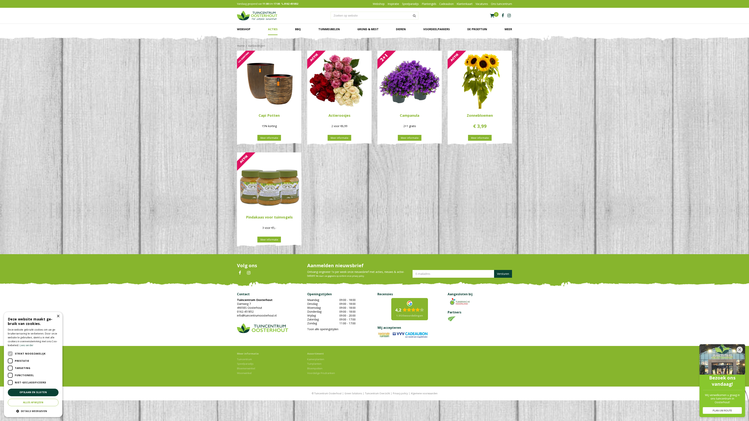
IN (249, 273)
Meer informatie (269, 137)
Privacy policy (400, 393)
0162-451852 (245, 311)
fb (503, 16)
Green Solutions (353, 393)
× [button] (58, 316)
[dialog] (33, 364)
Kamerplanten (315, 359)
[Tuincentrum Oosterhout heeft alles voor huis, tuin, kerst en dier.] (257, 15)
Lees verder (26, 345)
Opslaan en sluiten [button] (33, 392)
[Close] (740, 350)
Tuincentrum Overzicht (377, 393)
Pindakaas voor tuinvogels (269, 217)
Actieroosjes (339, 115)
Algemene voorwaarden (424, 393)
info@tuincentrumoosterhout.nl (257, 315)
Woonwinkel (244, 373)
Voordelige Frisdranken (321, 373)
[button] (33, 411)
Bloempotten (314, 368)
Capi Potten (269, 115)
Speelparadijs (245, 363)
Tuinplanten (314, 363)
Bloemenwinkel (246, 368)
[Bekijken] (494, 15)
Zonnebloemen (480, 115)
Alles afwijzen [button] (33, 402)
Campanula (409, 115)
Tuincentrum (244, 359)
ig (509, 16)
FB (240, 273)
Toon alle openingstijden (322, 329)
